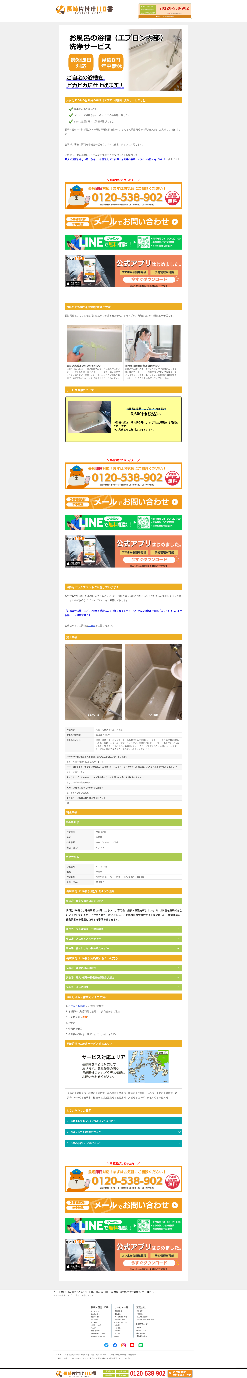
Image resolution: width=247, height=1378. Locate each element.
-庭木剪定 (117, 1333)
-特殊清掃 (117, 1325)
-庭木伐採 (117, 1330)
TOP (104, 1292)
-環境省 (138, 1327)
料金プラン (94, 1328)
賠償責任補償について (98, 1333)
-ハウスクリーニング (121, 1322)
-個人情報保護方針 (142, 1317)
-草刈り (116, 1336)
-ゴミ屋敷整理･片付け (121, 1317)
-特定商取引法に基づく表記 (145, 1319)
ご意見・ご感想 (96, 1325)
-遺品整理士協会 (141, 1336)
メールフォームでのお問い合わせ (165, 16)
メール (71, 1006)
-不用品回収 (118, 1311)
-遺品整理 (117, 1314)
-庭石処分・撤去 (119, 1319)
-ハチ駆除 (117, 1328)
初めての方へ (95, 1314)
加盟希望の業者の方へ (98, 1336)
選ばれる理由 (95, 1317)
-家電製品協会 (140, 1333)
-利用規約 (139, 1314)
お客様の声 (94, 1319)
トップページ (95, 1311)
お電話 (81, 1006)
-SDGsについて (141, 1330)
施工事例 (94, 1322)
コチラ (91, 625)
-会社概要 (139, 1311)
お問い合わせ (95, 1330)
